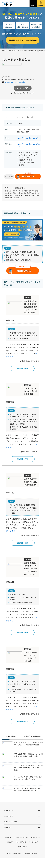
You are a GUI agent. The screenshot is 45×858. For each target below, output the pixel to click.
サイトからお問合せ (22, 88)
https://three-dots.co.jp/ (27, 138)
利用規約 (10, 842)
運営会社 (8, 837)
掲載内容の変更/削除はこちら (23, 93)
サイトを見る (9, 177)
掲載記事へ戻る (22, 368)
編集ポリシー (35, 837)
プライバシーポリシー (21, 837)
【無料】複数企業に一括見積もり (22, 40)
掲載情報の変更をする (30, 361)
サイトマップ (33, 842)
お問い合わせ (22, 847)
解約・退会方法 (21, 842)
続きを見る (10, 531)
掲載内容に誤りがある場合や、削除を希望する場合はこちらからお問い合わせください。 (22, 195)
